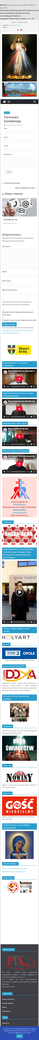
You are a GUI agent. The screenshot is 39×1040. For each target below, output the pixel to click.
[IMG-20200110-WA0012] (22, 719)
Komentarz (6, 247)
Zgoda (19, 1036)
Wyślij (9, 172)
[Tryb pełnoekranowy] (34, 387)
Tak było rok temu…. (15, 25)
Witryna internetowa (9, 290)
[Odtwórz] (4, 387)
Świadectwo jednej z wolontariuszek (13, 872)
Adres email (6, 281)
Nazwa (4, 272)
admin (20, 125)
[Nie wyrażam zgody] (37, 1033)
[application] (19, 378)
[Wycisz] (31, 387)
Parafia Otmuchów (8, 999)
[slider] (18, 622)
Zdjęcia (4, 1007)
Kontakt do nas (10, 219)
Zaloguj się (5, 1023)
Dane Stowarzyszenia (12, 183)
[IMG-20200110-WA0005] (15, 719)
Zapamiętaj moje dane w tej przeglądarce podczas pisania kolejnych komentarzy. (16, 303)
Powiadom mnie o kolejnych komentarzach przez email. (17, 313)
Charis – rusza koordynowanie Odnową (14, 868)
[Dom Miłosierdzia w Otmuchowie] (4, 101)
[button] (19, 592)
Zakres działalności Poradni (25, 188)
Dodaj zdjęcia (6, 1011)
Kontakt (7, 112)
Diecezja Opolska (7, 1003)
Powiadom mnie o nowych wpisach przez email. (19, 320)
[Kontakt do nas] (19, 199)
